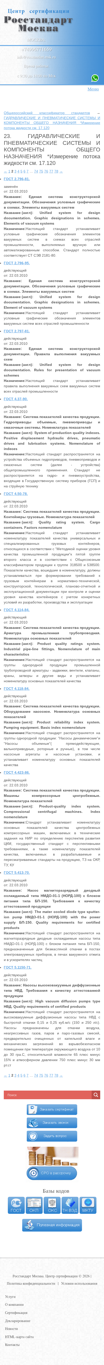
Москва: (36, 39)
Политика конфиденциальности (31, 1283)
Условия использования (79, 1283)
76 (46, 171)
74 (36, 171)
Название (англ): (18, 213)
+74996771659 (36, 49)
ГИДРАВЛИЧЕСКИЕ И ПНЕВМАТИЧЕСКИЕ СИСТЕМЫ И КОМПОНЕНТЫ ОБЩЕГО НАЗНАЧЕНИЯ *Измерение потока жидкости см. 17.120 (52, 123)
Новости (11, 1328)
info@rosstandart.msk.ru (36, 56)
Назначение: (15, 229)
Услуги (10, 1296)
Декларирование (17, 1320)
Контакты (12, 1344)
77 (51, 171)
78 (56, 171)
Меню (93, 89)
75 (41, 171)
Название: (13, 197)
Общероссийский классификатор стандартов (47, 113)
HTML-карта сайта (19, 1336)
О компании (14, 1304)
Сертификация (16, 1312)
